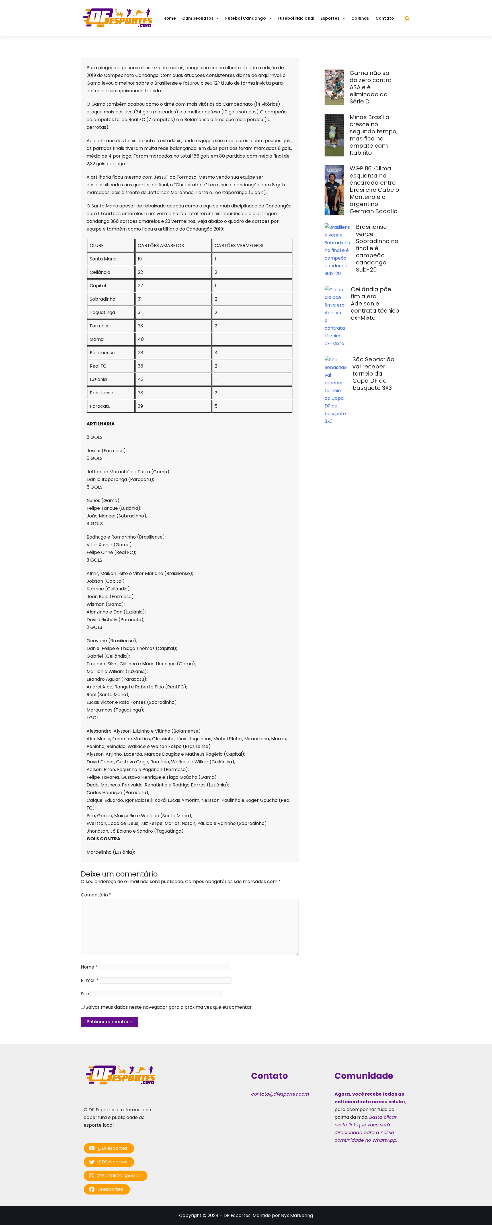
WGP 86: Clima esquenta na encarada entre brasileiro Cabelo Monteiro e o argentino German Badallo (374, 189)
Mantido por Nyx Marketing (283, 1215)
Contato (385, 18)
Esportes (330, 18)
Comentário (96, 895)
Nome (89, 967)
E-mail (90, 980)
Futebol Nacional (296, 18)
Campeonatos (198, 18)
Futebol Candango (245, 18)
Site (85, 993)
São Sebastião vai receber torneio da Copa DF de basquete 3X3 (373, 373)
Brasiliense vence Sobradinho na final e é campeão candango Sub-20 (377, 248)
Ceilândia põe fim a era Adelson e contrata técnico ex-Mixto (375, 303)
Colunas (360, 18)
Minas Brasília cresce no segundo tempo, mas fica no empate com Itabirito (373, 135)
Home (169, 18)
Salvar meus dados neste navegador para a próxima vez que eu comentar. (169, 1007)
